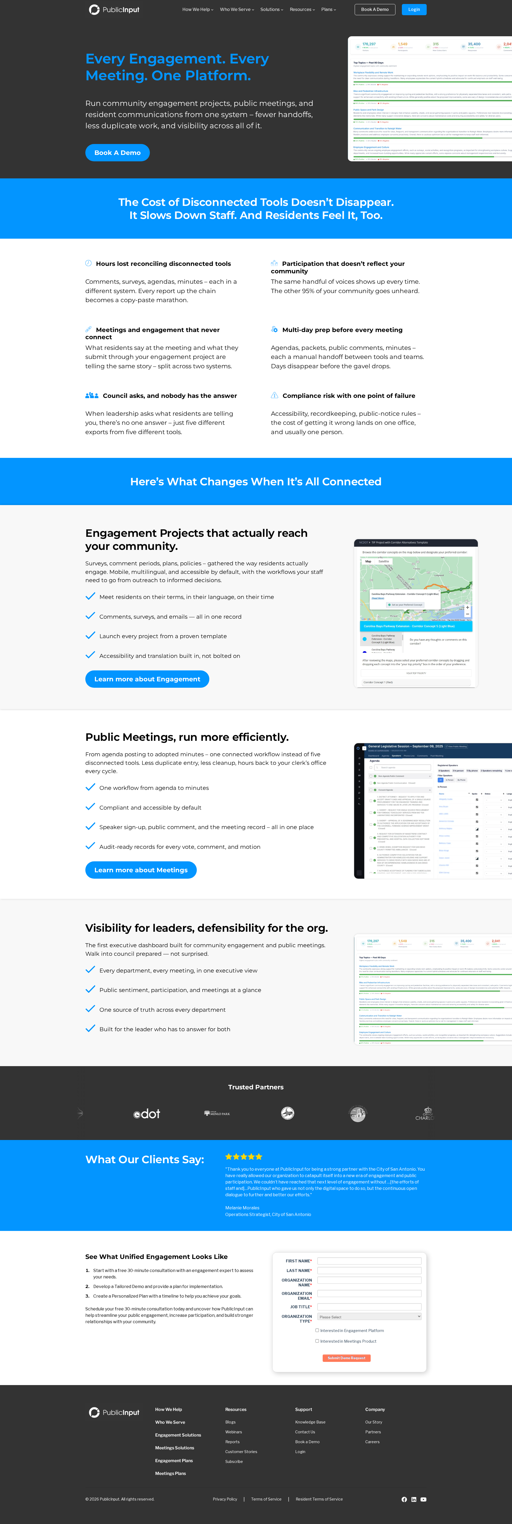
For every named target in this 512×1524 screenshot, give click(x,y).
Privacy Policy (225, 1499)
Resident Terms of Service (319, 1499)
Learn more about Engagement (147, 679)
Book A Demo (117, 153)
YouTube (423, 1499)
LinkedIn (414, 1499)
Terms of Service (266, 1499)
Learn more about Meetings (141, 870)
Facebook (404, 1499)
